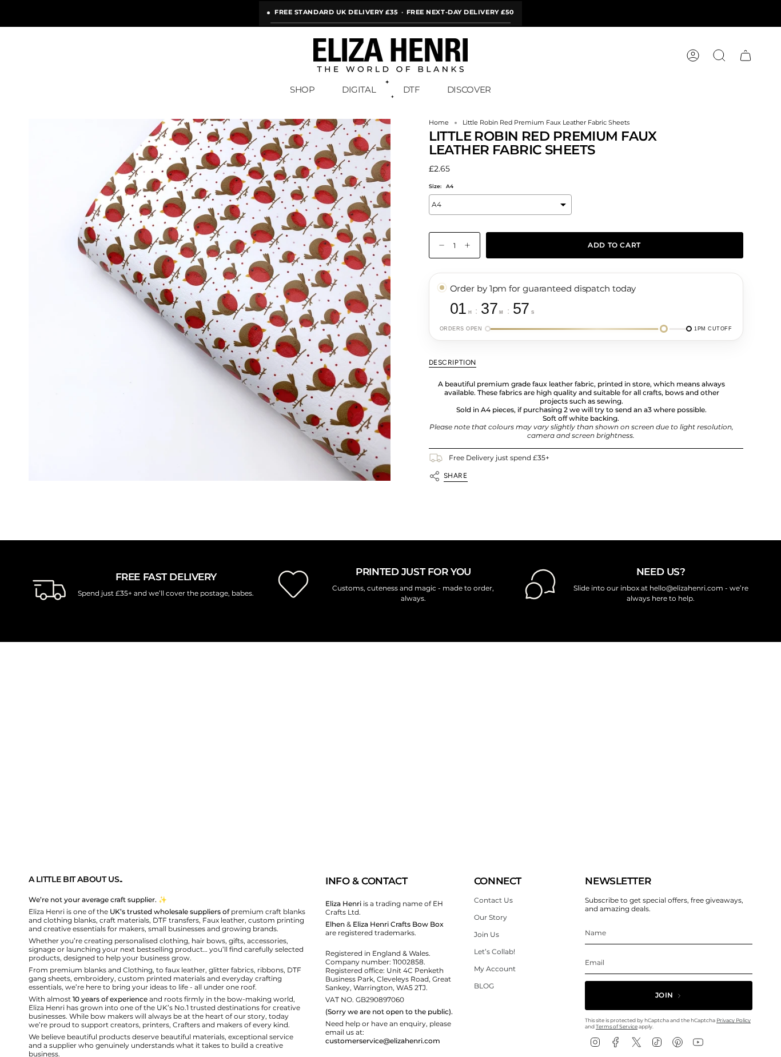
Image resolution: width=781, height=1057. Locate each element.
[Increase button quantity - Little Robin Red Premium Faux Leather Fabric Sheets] (470, 245)
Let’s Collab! (494, 951)
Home (439, 122)
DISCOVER (469, 89)
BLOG (484, 986)
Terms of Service (616, 1026)
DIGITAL (359, 89)
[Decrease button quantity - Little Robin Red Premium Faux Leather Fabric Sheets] (439, 245)
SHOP (302, 89)
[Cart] (745, 55)
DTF (411, 89)
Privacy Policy (733, 1020)
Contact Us (493, 900)
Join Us (486, 934)
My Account (495, 968)
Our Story (490, 917)
